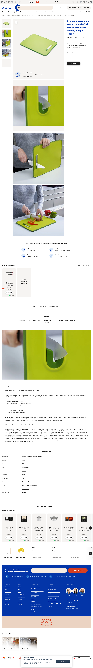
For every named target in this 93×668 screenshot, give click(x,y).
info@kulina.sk (71, 606)
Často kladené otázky (53, 596)
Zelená (24, 471)
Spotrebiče (8, 592)
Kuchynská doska (26, 481)
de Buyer (20, 602)
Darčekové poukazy (36, 604)
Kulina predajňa (52, 589)
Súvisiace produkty (54, 306)
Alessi (19, 589)
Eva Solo (20, 604)
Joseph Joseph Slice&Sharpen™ (30, 485)
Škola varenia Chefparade (54, 603)
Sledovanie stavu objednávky (35, 596)
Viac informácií (33, 663)
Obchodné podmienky (36, 606)
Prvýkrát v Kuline (52, 598)
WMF (19, 586)
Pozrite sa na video (27, 76)
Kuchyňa (7, 586)
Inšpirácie (75, 12)
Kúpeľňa (7, 597)
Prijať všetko (63, 661)
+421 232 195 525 (72, 600)
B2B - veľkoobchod (52, 601)
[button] (9, 537)
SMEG (19, 592)
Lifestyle (7, 599)
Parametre (43, 306)
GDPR (32, 609)
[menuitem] (4, 12)
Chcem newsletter (78, 570)
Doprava (33, 601)
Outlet (7, 604)
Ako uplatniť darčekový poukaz (54, 593)
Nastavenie (25, 664)
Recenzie (50, 586)
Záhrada (7, 594)
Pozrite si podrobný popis (73, 47)
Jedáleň (7, 589)
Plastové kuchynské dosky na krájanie (32, 456)
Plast (23, 474)
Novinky (82, 12)
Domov (7, 602)
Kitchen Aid (21, 594)
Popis (35, 306)
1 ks (23, 478)
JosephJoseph (21, 597)
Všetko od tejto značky (83, 265)
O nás (49, 608)
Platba (32, 599)
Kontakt (33, 611)
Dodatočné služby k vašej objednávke (37, 592)
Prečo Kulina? (51, 606)
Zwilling (20, 599)
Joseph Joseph (25, 489)
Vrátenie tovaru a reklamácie (35, 587)
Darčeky (88, 12)
